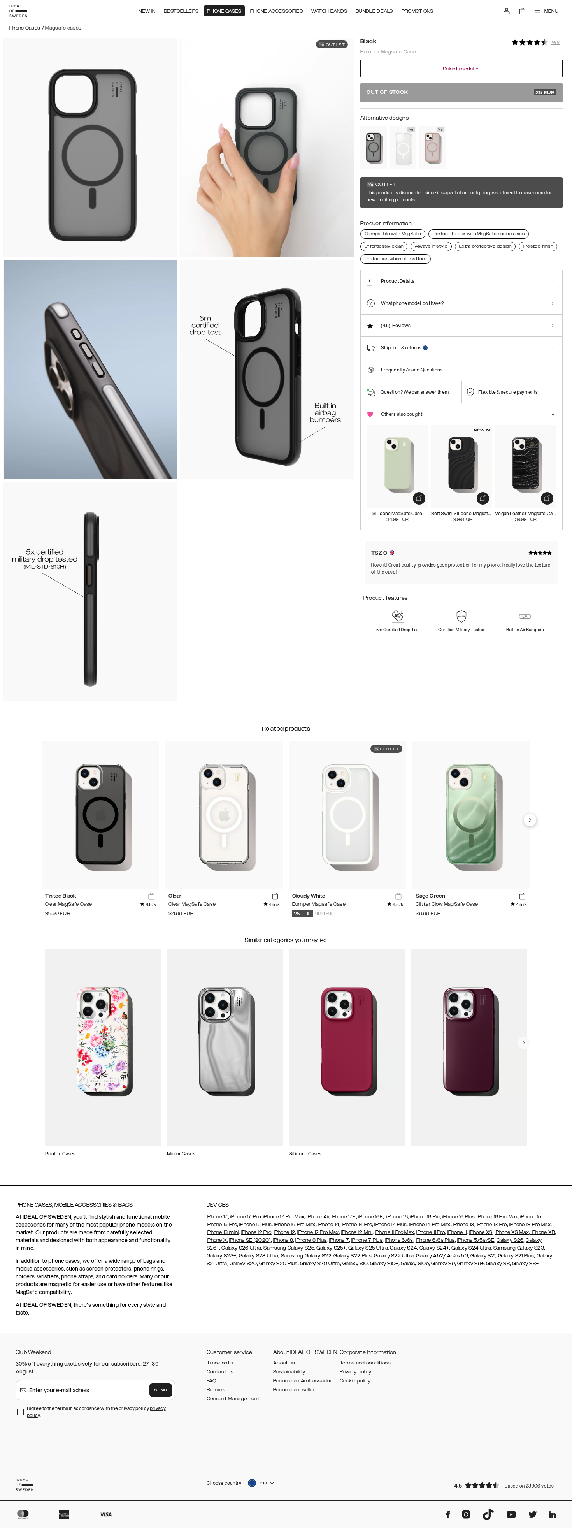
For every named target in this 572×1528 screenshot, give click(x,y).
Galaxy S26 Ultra (241, 1248)
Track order (220, 1363)
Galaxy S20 (243, 1263)
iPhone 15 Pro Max (295, 1224)
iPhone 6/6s (399, 1240)
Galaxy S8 (498, 1263)
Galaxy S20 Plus (278, 1263)
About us (284, 1363)
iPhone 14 (328, 1224)
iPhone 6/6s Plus (435, 1240)
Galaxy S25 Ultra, (368, 1248)
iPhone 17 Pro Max (283, 1217)
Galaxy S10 (354, 1263)
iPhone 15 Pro (222, 1224)
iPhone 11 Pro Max (394, 1232)
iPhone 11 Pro (430, 1232)
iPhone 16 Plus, (459, 1217)
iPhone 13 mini (223, 1232)
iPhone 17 (217, 1217)
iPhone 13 (463, 1224)
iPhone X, (217, 1240)
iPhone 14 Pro (356, 1224)
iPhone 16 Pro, (425, 1217)
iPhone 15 (531, 1217)
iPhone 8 (283, 1240)
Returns (216, 1389)
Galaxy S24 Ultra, (471, 1248)
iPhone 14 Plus (390, 1224)
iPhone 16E (370, 1217)
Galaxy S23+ (221, 1256)
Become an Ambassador (302, 1381)
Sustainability (289, 1372)
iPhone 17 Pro (245, 1217)
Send (160, 1390)
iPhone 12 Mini (356, 1232)
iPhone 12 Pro (256, 1232)
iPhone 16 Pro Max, (498, 1217)
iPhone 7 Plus (367, 1240)
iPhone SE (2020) (250, 1240)
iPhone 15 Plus (255, 1224)
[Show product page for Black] (373, 147)
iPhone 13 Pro (492, 1224)
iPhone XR (542, 1232)
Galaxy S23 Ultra (259, 1256)
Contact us (220, 1372)
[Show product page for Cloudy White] (403, 147)
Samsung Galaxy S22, (307, 1256)
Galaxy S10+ (384, 1263)
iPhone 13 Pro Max (530, 1224)
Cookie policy (355, 1381)
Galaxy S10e (415, 1263)
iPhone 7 (339, 1240)
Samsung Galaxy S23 (518, 1248)
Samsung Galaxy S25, (289, 1248)
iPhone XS (480, 1232)
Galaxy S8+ (525, 1263)
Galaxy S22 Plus (352, 1256)
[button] (505, 1485)
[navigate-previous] (530, 820)
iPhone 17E (344, 1217)
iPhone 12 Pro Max (318, 1232)
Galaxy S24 (403, 1248)
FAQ (211, 1381)
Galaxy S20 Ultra (320, 1263)
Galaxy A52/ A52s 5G (441, 1256)
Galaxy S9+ (470, 1263)
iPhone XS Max (512, 1232)
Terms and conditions (365, 1363)
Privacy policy (355, 1372)
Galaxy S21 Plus (516, 1256)
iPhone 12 (284, 1232)
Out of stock (461, 93)
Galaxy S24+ (434, 1248)
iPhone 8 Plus (310, 1240)
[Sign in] (506, 11)
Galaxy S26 (510, 1240)
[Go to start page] (18, 11)
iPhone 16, (397, 1217)
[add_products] (419, 498)
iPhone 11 (457, 1232)
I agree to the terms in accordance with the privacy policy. (96, 1412)
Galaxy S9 (443, 1263)
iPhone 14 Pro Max (430, 1224)
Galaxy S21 (482, 1256)
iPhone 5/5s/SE (475, 1240)
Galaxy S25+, (331, 1248)
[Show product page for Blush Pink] (432, 147)
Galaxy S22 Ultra (394, 1256)
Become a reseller (293, 1389)
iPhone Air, (318, 1217)
